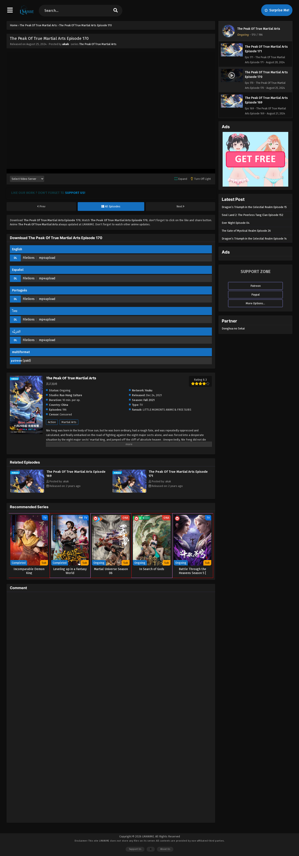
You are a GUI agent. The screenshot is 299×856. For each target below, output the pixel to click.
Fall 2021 (149, 400)
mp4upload (47, 258)
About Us (165, 849)
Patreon (255, 285)
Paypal (255, 294)
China (64, 404)
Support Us (135, 849)
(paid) (27, 360)
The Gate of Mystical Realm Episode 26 (246, 230)
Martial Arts (69, 422)
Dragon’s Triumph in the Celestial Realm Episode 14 (254, 238)
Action (52, 422)
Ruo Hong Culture (71, 395)
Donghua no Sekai (233, 328)
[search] (115, 10)
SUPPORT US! (75, 193)
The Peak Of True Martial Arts (97, 44)
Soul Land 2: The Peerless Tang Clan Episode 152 (252, 215)
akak (65, 44)
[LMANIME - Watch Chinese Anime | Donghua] (27, 14)
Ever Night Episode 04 (236, 222)
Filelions (29, 258)
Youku (148, 390)
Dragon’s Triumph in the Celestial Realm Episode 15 (254, 207)
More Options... (255, 303)
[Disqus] (111, 650)
